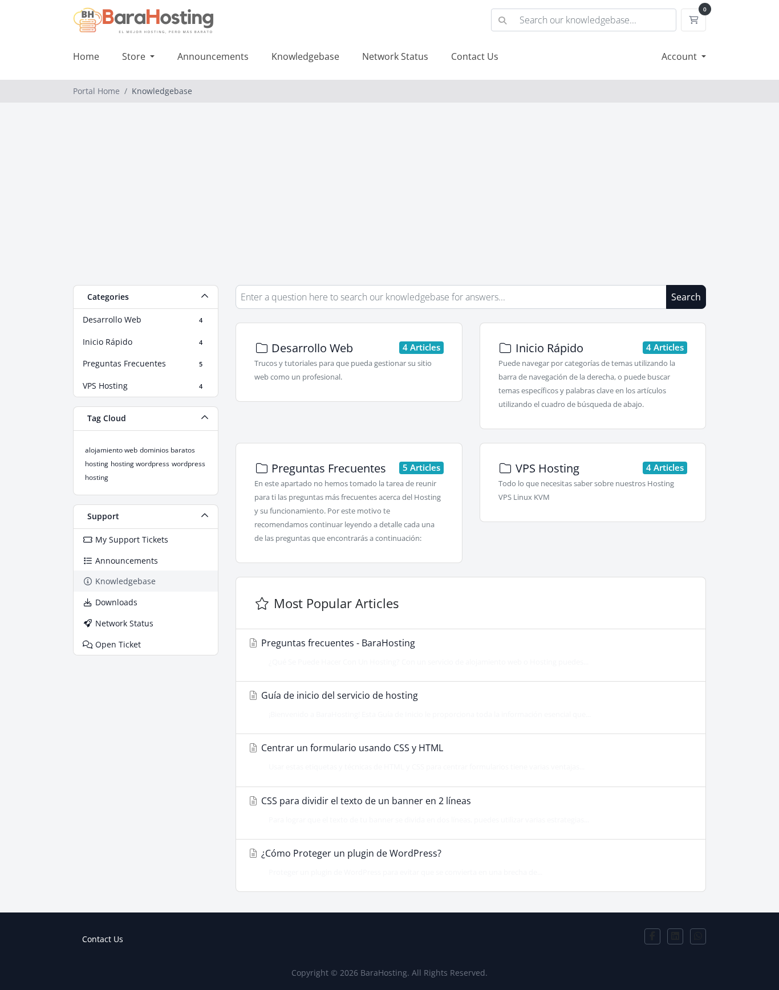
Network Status (395, 56)
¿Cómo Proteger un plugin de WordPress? (400, 862)
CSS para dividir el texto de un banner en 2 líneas (424, 810)
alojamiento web (111, 450)
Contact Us (474, 56)
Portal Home (96, 90)
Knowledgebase (305, 56)
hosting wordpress (140, 463)
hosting (96, 463)
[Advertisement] (389, 199)
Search (686, 297)
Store (135, 56)
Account (680, 56)
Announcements (213, 56)
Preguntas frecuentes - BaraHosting (424, 652)
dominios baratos (167, 450)
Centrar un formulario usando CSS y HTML (422, 757)
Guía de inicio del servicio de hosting (425, 704)
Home (86, 56)
